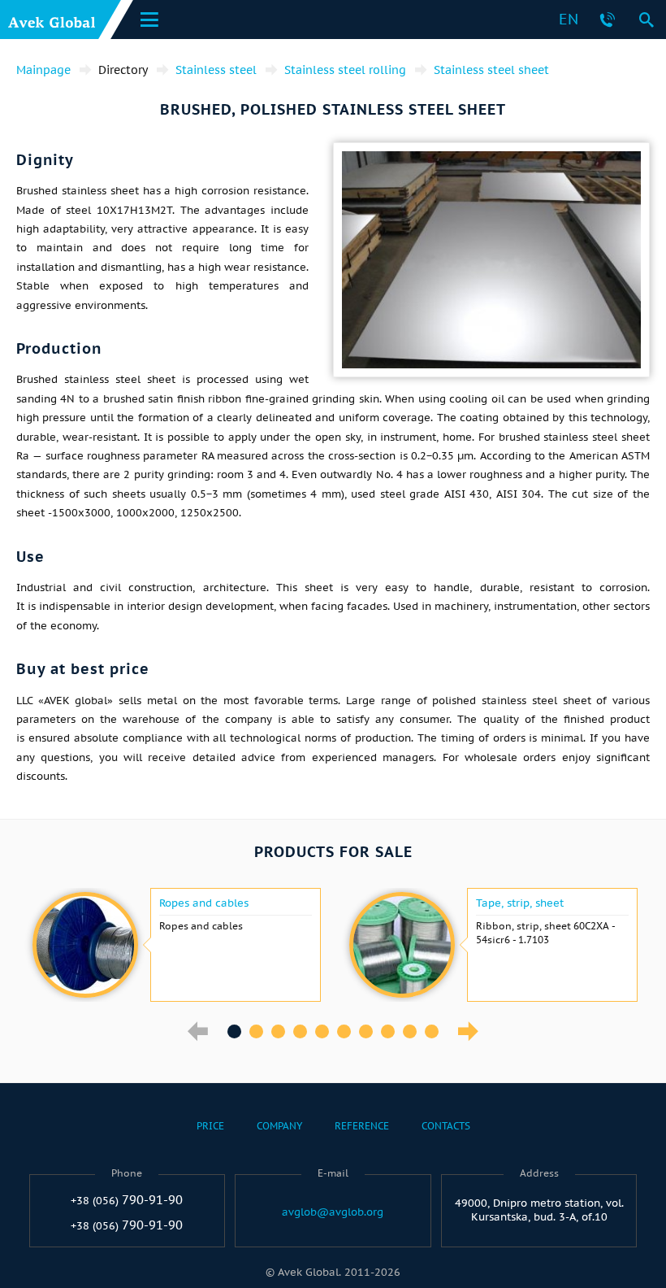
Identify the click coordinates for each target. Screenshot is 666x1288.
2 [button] (256, 1031)
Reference (362, 1126)
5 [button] (322, 1031)
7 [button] (366, 1031)
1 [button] (234, 1031)
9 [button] (410, 1031)
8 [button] (388, 1031)
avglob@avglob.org (332, 1212)
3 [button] (278, 1031)
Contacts (446, 1126)
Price (210, 1126)
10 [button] (432, 1031)
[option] (174, 945)
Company (279, 1126)
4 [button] (300, 1031)
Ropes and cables (204, 903)
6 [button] (344, 1031)
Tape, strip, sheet (520, 903)
